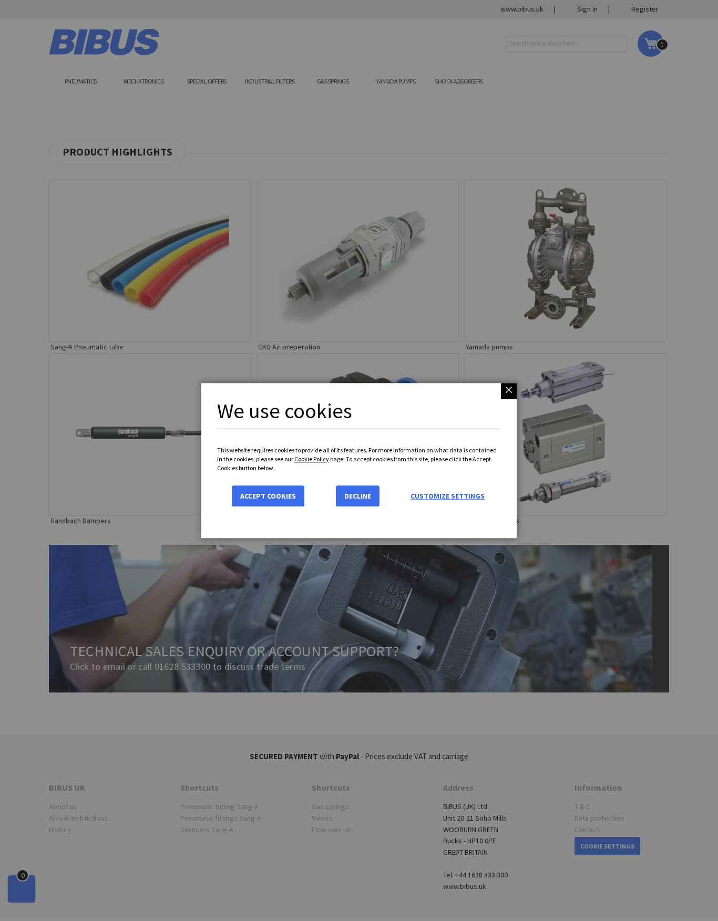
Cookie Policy (311, 459)
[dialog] (359, 460)
